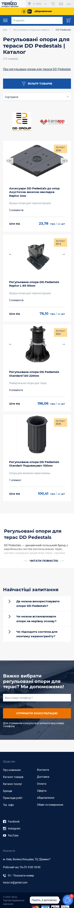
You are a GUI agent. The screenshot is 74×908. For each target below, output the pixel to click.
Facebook (14, 821)
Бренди (7, 790)
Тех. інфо (8, 804)
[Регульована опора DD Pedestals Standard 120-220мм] (37, 344)
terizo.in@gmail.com (15, 882)
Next (64, 161)
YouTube (13, 835)
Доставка (43, 776)
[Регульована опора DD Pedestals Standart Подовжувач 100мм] (37, 434)
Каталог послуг (12, 783)
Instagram (14, 828)
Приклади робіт (13, 797)
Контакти (43, 769)
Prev (10, 161)
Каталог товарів (13, 776)
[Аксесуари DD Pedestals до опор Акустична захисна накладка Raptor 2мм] (37, 161)
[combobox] (37, 97)
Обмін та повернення (50, 804)
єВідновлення (45, 797)
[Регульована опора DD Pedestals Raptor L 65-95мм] (37, 254)
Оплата (41, 783)
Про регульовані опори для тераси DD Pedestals (37, 69)
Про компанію (12, 769)
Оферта (41, 790)
